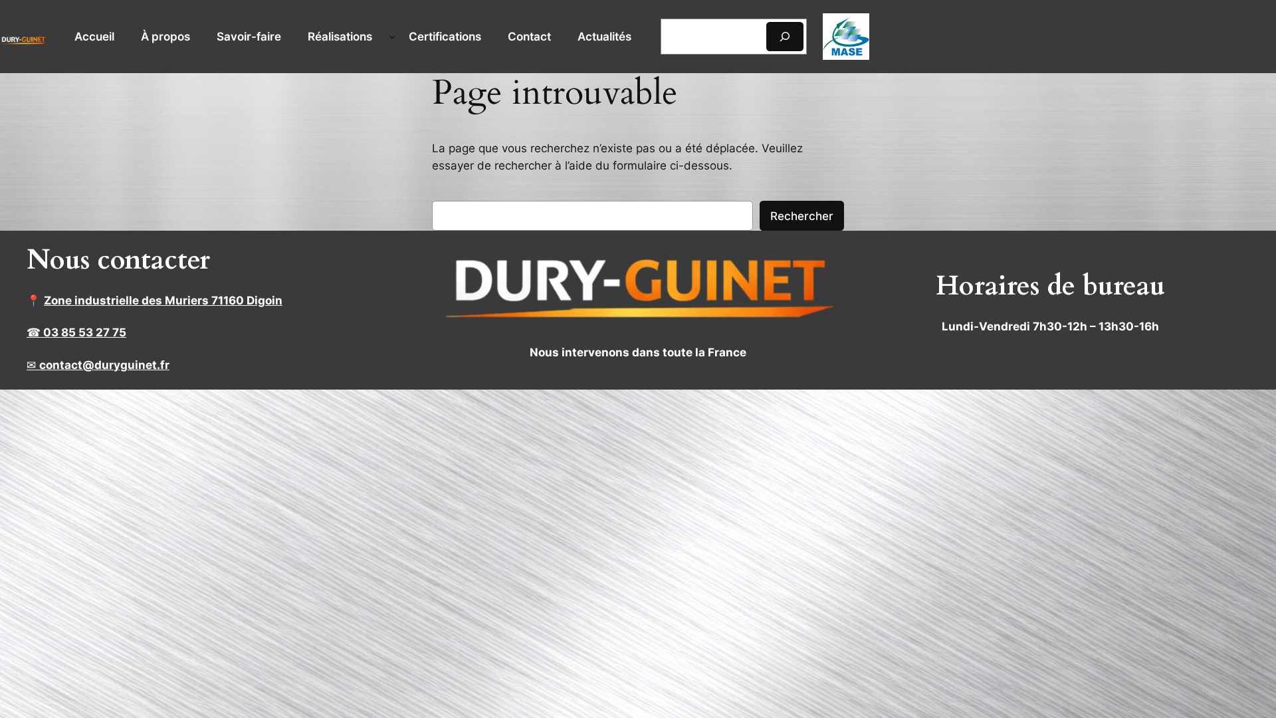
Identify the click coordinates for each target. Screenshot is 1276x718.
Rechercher (801, 216)
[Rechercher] (784, 36)
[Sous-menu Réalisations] (392, 36)
